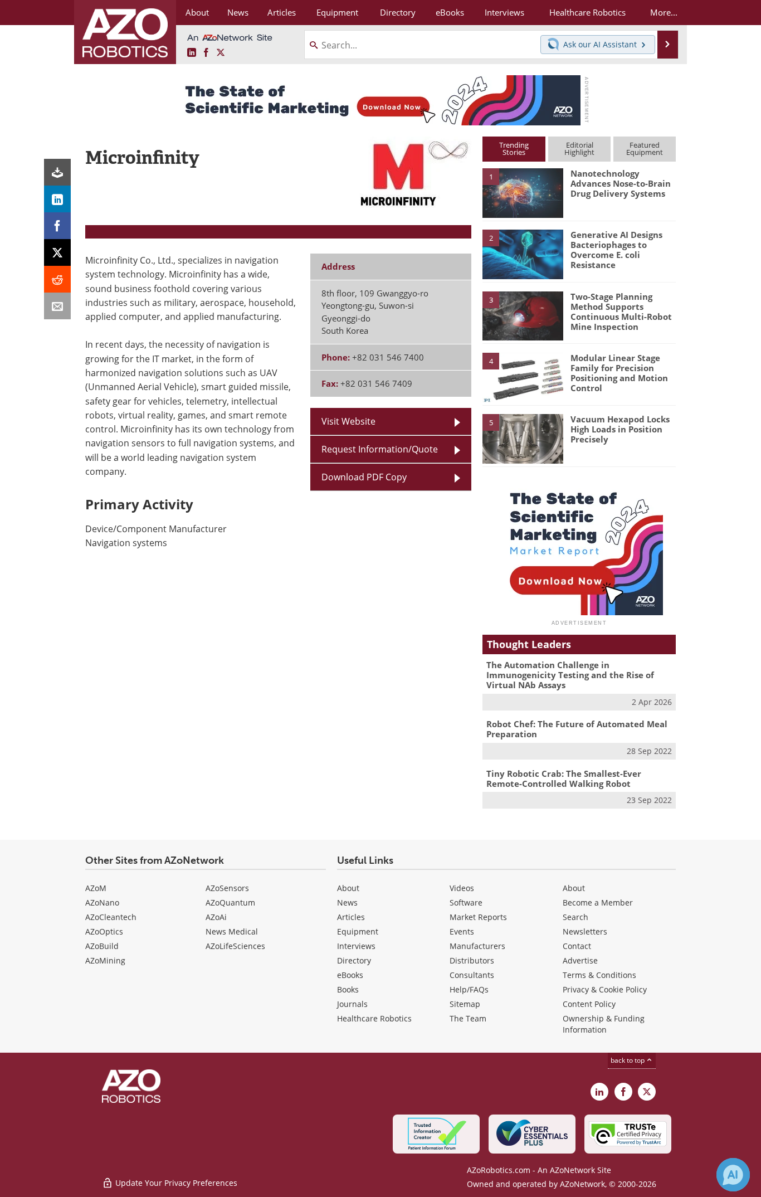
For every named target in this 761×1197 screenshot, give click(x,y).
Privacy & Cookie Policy (605, 989)
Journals (352, 1004)
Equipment (357, 931)
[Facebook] (57, 225)
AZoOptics (104, 931)
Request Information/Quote (379, 449)
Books (348, 989)
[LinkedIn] (57, 199)
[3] (522, 315)
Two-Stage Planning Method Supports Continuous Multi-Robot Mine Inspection (621, 311)
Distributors (472, 960)
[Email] (57, 306)
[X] (57, 252)
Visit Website (348, 421)
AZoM (95, 888)
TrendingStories (514, 148)
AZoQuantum (230, 902)
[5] (522, 438)
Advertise (580, 960)
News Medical (232, 931)
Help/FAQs (469, 989)
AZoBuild (102, 946)
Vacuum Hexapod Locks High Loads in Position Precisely (620, 429)
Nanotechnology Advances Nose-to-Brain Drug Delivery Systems (620, 183)
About (348, 888)
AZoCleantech (110, 917)
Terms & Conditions (599, 975)
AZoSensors (227, 888)
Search (575, 917)
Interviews (356, 946)
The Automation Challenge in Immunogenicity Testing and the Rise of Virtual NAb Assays (570, 674)
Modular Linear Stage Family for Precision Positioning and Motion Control (619, 372)
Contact (577, 946)
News (347, 902)
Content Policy (589, 1004)
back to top (628, 1060)
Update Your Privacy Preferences (175, 1182)
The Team (468, 1018)
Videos (462, 888)
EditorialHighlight (579, 148)
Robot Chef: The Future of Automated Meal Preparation (576, 728)
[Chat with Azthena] (733, 1174)
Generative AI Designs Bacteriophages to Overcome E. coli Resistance (616, 249)
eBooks (350, 975)
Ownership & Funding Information (604, 1024)
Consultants (472, 975)
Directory (354, 960)
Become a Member (598, 902)
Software (466, 902)
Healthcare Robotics (374, 1018)
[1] (522, 192)
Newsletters (585, 931)
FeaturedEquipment (644, 148)
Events (462, 931)
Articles (351, 917)
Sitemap (465, 1004)
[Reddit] (57, 279)
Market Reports (478, 917)
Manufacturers (477, 946)
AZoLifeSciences (235, 946)
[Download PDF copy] (57, 172)
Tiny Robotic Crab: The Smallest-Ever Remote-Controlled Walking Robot (563, 778)
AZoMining (105, 960)
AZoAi (216, 917)
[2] (522, 254)
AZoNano (102, 902)
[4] (522, 377)
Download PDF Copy (364, 477)
